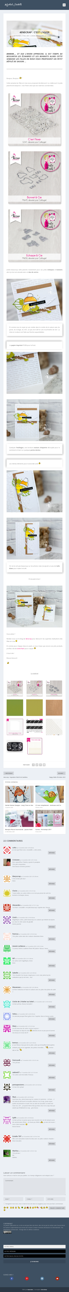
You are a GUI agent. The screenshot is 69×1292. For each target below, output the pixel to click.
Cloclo (14, 891)
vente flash (20, 649)
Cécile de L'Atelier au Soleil (23, 1001)
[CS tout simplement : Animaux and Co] (49, 794)
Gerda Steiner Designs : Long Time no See (19, 805)
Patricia (15, 934)
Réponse (52, 853)
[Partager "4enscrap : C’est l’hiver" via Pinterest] (40, 765)
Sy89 (14, 1118)
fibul (14, 1097)
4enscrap (29, 639)
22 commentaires (50, 36)
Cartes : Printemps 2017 (43, 829)
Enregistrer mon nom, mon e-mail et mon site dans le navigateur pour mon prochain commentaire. (34, 1204)
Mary (14, 1026)
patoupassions (18, 1085)
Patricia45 (16, 1060)
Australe (18, 36)
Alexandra (16, 905)
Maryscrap (16, 876)
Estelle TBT (16, 1136)
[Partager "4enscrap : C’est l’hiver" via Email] (44, 765)
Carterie (33, 36)
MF (13, 958)
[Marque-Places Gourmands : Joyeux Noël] (19, 818)
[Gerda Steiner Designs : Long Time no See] (19, 794)
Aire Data (44, 1289)
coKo (14, 847)
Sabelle (15, 973)
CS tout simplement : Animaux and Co (48, 805)
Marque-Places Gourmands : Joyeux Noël (18, 829)
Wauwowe (16, 987)
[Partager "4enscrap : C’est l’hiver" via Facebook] (33, 765)
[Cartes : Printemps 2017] (49, 818)
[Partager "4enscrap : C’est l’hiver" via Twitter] (37, 765)
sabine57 (15, 1072)
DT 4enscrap (40, 36)
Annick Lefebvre (18, 946)
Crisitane (15, 860)
